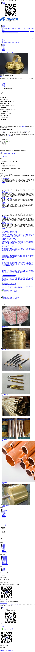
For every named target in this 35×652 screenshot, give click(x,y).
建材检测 (9, 28)
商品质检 (19, 28)
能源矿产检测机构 (10, 32)
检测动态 (3, 49)
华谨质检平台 (2, 131)
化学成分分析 (4, 509)
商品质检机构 (27, 31)
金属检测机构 (22, 31)
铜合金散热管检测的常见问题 (7, 183)
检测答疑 (3, 570)
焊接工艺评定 (4, 513)
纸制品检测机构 (4, 32)
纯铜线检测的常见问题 (5, 178)
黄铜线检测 (26, 131)
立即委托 (1, 152)
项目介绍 (3, 83)
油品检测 (22, 28)
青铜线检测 (5, 156)
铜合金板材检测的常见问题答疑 (7, 198)
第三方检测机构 (10, 604)
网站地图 (3, 2)
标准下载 (3, 48)
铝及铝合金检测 (4, 525)
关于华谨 (3, 42)
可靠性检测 (4, 516)
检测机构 (3, 30)
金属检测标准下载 (23, 126)
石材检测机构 (18, 31)
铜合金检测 (9, 135)
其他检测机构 (15, 32)
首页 (1, 52)
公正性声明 (18, 42)
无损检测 (3, 512)
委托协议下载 (13, 42)
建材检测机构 (13, 31)
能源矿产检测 (30, 28)
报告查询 (3, 40)
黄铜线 (5, 153)
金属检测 (16, 28)
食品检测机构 (4, 31)
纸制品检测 (26, 28)
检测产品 (3, 27)
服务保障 (3, 84)
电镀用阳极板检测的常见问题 (7, 223)
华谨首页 (3, 25)
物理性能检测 (4, 510)
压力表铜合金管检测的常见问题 (7, 217)
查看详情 (3, 182)
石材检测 (12, 28)
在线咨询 (1, 76)
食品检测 (3, 28)
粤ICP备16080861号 (3, 603)
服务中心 (3, 41)
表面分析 (3, 517)
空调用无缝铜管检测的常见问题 (7, 192)
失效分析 (3, 514)
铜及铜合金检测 (12, 52)
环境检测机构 (9, 31)
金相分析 (3, 511)
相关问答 (3, 85)
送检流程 (9, 42)
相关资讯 (3, 86)
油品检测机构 (32, 31)
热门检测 (3, 26)
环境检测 (6, 28)
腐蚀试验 (3, 515)
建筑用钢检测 (4, 523)
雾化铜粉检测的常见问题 (6, 208)
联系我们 (3, 3)
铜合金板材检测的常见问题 (6, 203)
